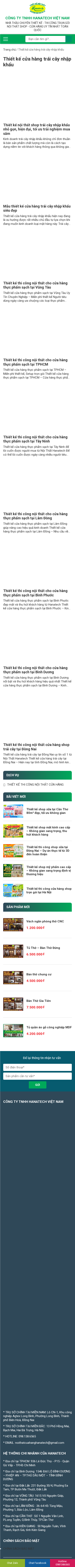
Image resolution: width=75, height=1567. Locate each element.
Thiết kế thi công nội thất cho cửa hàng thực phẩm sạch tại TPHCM (35, 362)
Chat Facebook (37, 1562)
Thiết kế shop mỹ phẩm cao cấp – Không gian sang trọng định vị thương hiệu (48, 870)
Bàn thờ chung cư (38, 974)
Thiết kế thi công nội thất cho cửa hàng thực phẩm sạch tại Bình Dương (35, 670)
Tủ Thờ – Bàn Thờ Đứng (43, 948)
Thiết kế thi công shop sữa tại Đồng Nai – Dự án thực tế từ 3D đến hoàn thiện (47, 850)
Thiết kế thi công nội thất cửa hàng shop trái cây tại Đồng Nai (36, 747)
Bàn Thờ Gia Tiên (38, 1001)
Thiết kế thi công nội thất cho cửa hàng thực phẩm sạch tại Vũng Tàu (35, 285)
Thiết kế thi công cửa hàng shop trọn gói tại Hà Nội (49, 890)
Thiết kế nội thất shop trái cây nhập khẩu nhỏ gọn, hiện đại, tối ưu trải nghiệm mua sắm (36, 129)
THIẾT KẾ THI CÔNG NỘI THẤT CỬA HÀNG (35, 784)
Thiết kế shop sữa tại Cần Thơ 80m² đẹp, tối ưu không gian (47, 811)
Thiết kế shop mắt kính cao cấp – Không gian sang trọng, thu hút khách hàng (48, 831)
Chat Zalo (12, 1562)
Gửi (37, 1084)
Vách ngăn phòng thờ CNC (45, 921)
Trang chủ (9, 49)
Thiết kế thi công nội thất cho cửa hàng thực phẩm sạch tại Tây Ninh (35, 439)
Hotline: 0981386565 (63, 1563)
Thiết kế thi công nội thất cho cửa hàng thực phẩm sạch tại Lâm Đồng (35, 516)
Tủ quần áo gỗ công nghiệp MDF (49, 1027)
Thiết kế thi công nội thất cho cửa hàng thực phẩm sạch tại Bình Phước (35, 593)
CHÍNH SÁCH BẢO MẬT (18, 1548)
